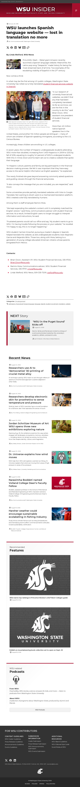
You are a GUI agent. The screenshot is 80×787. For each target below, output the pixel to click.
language (37, 304)
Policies (34, 783)
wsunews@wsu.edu (52, 764)
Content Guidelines (14, 736)
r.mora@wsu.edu (34, 269)
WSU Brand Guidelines (59, 742)
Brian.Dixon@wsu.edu (20, 262)
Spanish (43, 304)
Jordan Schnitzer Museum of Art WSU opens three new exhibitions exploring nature (29, 426)
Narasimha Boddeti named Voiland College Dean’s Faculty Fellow (28, 483)
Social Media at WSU (59, 747)
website (68, 304)
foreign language (29, 304)
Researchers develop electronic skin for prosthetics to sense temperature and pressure (28, 399)
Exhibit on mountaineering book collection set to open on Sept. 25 (36, 650)
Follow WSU (50, 783)
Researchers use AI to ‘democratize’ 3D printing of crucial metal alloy (26, 370)
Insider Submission (34, 741)
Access (27, 783)
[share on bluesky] (19, 48)
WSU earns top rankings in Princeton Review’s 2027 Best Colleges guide (39, 598)
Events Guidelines (11, 747)
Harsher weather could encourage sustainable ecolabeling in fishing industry (28, 513)
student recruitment (52, 304)
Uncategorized (20, 301)
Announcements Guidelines (14, 744)
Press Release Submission (37, 744)
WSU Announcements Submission (36, 747)
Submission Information (34, 737)
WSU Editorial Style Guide (60, 744)
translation (62, 304)
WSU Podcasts (40, 710)
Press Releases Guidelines (14, 742)
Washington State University (12, 1)
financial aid (19, 304)
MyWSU (42, 783)
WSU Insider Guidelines (13, 739)
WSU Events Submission (36, 751)
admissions (12, 304)
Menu (76, 10)
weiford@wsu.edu (55, 273)
